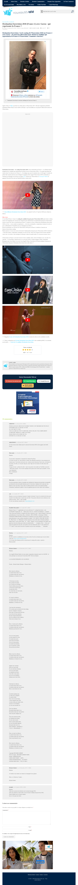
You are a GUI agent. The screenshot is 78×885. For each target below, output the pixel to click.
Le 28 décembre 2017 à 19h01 (24, 548)
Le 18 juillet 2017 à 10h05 (21, 453)
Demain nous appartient (54, 1)
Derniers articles (24, 1)
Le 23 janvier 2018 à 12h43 (20, 787)
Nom (30, 826)
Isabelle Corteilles (36, 28)
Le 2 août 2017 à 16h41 (25, 507)
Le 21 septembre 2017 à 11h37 (20, 533)
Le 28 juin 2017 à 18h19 (22, 442)
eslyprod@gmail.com (29, 501)
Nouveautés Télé (5, 21)
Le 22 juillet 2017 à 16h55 (18, 493)
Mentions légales (31, 874)
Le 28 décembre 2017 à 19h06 (24, 768)
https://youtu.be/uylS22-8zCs (20, 538)
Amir (24, 176)
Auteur (41, 874)
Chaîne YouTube (41, 4)
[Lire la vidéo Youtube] (27, 195)
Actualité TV (11, 21)
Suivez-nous (14, 1)
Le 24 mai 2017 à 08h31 (20, 423)
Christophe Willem (43, 176)
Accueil (6, 1)
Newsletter (31, 4)
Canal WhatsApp (53, 4)
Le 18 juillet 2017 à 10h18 (21, 480)
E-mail (30, 830)
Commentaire (5, 810)
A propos (46, 874)
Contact (37, 874)
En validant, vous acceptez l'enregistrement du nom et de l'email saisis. (16, 833)
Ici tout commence (69, 1)
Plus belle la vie (21, 4)
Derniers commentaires (38, 1)
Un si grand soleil (9, 4)
